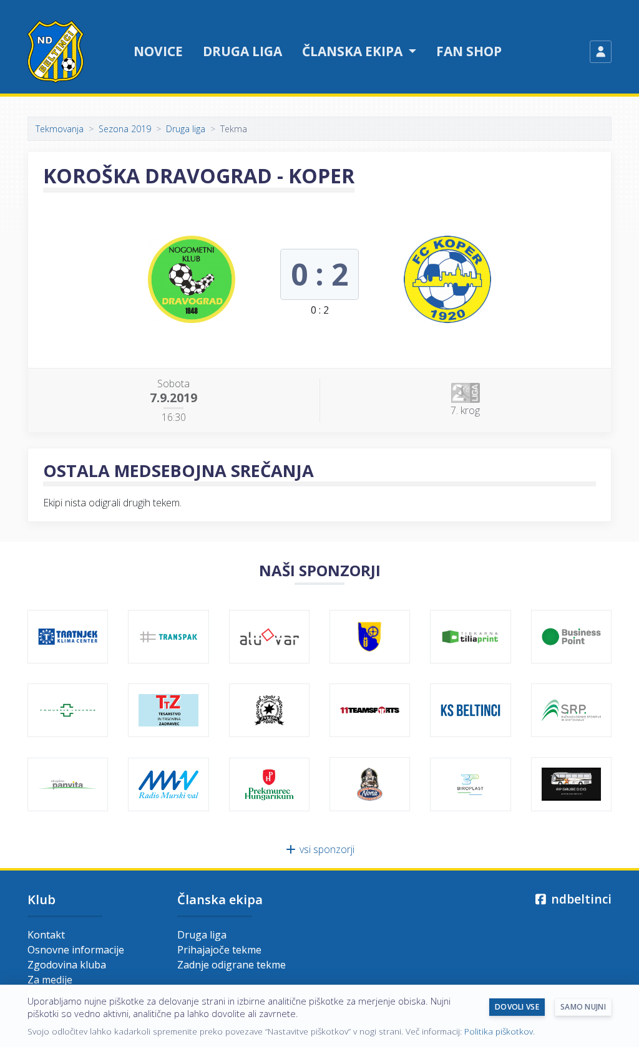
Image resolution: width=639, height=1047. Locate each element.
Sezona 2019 (125, 129)
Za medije (49, 980)
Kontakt (46, 935)
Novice (158, 51)
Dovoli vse (517, 1006)
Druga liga (242, 51)
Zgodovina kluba (66, 965)
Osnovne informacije (75, 950)
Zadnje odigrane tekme (231, 965)
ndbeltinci (580, 898)
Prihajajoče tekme (219, 950)
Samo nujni (583, 1006)
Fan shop (469, 51)
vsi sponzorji (325, 849)
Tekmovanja (60, 129)
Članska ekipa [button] (354, 51)
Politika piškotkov (498, 1031)
